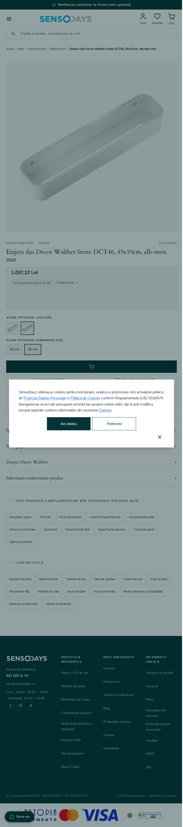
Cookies (119, 410)
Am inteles (67, 424)
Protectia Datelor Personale (56, 398)
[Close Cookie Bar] (156, 437)
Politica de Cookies (97, 398)
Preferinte (112, 424)
